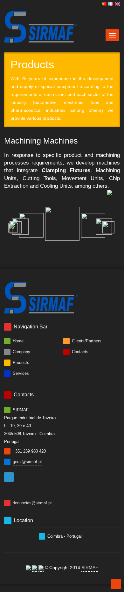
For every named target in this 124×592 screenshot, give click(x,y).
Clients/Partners (86, 341)
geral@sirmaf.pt (27, 461)
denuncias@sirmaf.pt (32, 503)
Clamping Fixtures (66, 170)
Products (20, 362)
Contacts (79, 351)
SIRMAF (89, 567)
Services (20, 373)
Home (17, 341)
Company (20, 351)
